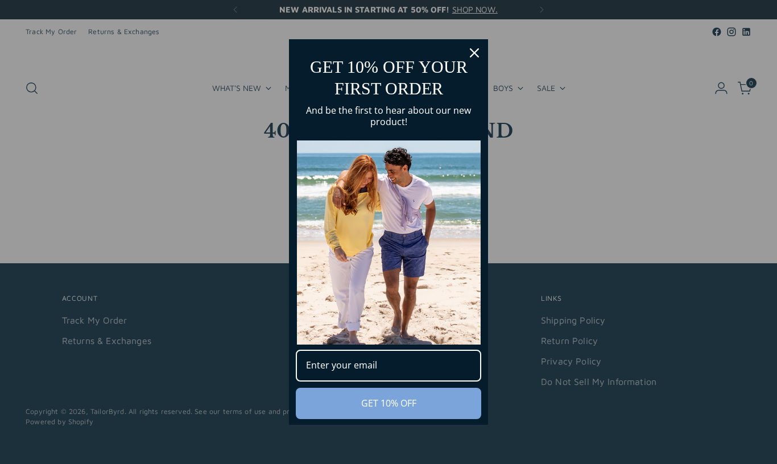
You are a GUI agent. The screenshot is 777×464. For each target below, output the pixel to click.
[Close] (474, 53)
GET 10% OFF (388, 403)
